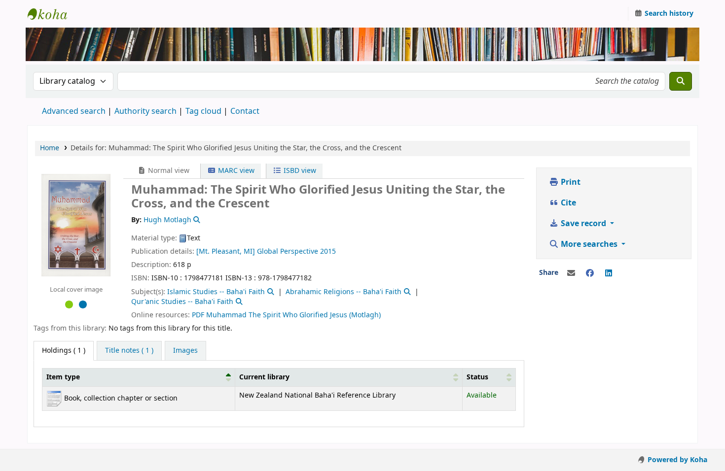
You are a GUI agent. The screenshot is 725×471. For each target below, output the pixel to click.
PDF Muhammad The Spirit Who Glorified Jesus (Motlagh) (286, 315)
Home (49, 148)
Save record (583, 224)
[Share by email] (571, 273)
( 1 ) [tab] (63, 350)
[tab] (129, 351)
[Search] (680, 81)
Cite (567, 203)
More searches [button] (589, 244)
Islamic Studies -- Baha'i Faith (216, 292)
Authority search (145, 111)
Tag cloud (203, 111)
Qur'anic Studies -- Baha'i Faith (182, 302)
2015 (328, 251)
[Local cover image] (76, 225)
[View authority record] (196, 220)
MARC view (235, 171)
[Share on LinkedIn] (608, 273)
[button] (228, 377)
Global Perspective (287, 251)
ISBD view (299, 171)
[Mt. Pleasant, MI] (225, 251)
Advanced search (74, 111)
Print (569, 182)
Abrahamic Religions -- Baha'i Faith (343, 292)
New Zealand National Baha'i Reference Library (52, 14)
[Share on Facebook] (589, 273)
